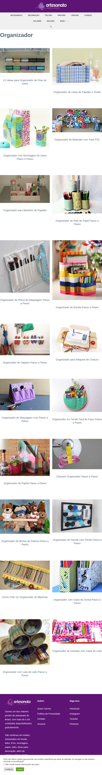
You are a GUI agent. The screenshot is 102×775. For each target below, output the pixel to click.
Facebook (74, 708)
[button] (69, 21)
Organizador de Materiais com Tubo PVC (77, 139)
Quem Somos (44, 708)
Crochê (75, 15)
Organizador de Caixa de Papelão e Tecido (77, 92)
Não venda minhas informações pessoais (22, 764)
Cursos (88, 15)
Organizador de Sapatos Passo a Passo (25, 362)
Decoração (33, 15)
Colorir (37, 21)
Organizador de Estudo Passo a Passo (77, 307)
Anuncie (41, 724)
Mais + (63, 21)
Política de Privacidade (48, 714)
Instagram (75, 714)
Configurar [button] (9, 769)
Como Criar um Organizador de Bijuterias (25, 597)
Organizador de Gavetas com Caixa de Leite (77, 651)
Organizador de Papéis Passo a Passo (25, 483)
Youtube (74, 719)
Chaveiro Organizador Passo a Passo (77, 476)
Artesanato (16, 15)
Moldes (50, 21)
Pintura (61, 15)
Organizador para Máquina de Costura (77, 359)
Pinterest (74, 724)
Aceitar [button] (20, 769)
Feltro (48, 15)
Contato (41, 719)
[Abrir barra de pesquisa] (51, 27)
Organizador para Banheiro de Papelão (25, 210)
